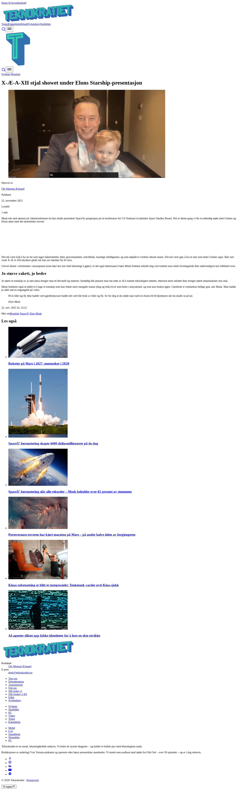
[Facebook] (9, 758)
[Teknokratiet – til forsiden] (38, 20)
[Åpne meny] (9, 29)
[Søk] (3, 30)
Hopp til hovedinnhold (13, 2)
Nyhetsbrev (33, 24)
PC (10, 740)
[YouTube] (9, 770)
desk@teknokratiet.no (20, 672)
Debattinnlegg (16, 681)
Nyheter (5, 74)
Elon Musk (36, 313)
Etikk (11, 697)
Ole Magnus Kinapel (12, 188)
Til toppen (8, 786)
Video (11, 715)
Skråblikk (45, 24)
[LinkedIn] (9, 766)
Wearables (14, 737)
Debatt (23, 24)
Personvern (32, 780)
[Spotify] (9, 774)
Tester (4, 24)
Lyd (10, 731)
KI (9, 712)
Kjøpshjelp (14, 24)
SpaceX (24, 313)
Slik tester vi (15, 691)
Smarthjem (14, 734)
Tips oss (12, 678)
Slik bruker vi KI (17, 694)
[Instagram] (9, 762)
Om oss (12, 687)
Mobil (11, 727)
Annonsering (15, 684)
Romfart (15, 74)
